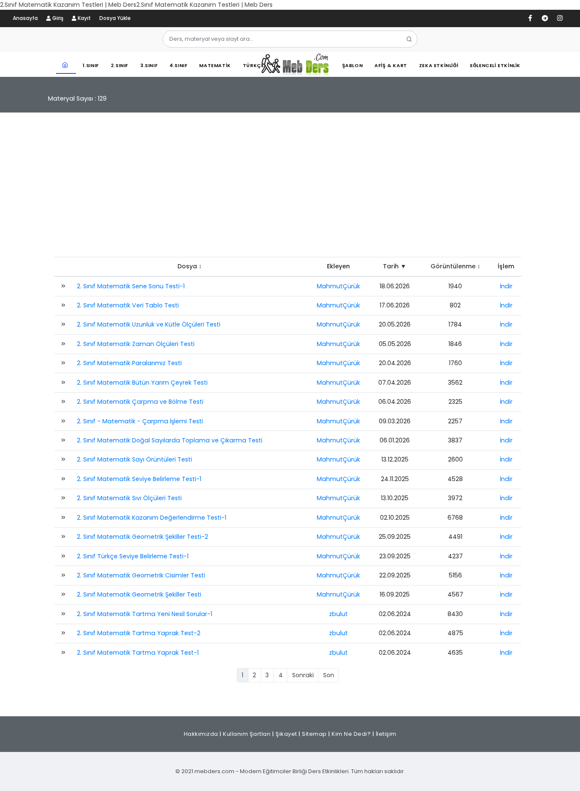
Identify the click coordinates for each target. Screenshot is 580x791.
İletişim (386, 734)
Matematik (215, 65)
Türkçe (253, 65)
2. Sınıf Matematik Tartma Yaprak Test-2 (138, 633)
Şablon (352, 65)
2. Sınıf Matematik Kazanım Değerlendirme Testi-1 (151, 517)
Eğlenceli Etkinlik (495, 65)
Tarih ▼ (394, 266)
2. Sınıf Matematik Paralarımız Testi (129, 363)
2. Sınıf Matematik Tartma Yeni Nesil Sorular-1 (144, 614)
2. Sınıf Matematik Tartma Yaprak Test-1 (138, 652)
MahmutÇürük (338, 286)
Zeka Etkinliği (438, 65)
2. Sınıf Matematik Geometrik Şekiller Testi (139, 594)
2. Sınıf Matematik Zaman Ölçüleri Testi (135, 344)
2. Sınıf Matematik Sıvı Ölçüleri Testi (129, 498)
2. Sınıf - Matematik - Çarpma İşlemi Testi (140, 421)
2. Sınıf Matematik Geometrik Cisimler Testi (141, 575)
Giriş (57, 18)
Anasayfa (25, 18)
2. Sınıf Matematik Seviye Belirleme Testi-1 (139, 479)
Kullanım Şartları (247, 734)
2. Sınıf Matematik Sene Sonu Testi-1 (131, 286)
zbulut (338, 614)
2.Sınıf (119, 65)
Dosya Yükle (115, 18)
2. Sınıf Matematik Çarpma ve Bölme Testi (140, 401)
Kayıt (83, 18)
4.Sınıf (178, 65)
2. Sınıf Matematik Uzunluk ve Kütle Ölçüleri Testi (148, 324)
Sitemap (314, 734)
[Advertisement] (290, 188)
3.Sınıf (149, 65)
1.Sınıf (91, 65)
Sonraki (303, 675)
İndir (506, 286)
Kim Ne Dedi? (351, 734)
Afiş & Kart (390, 65)
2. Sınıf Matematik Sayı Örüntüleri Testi (134, 459)
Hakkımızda (201, 734)
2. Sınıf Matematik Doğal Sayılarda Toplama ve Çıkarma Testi (169, 440)
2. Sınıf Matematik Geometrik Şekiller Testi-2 (142, 536)
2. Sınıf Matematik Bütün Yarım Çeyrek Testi (142, 382)
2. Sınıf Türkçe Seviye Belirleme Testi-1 (133, 556)
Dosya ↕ (189, 266)
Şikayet (286, 734)
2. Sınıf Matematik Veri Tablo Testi (128, 305)
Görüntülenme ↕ (455, 266)
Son (328, 675)
